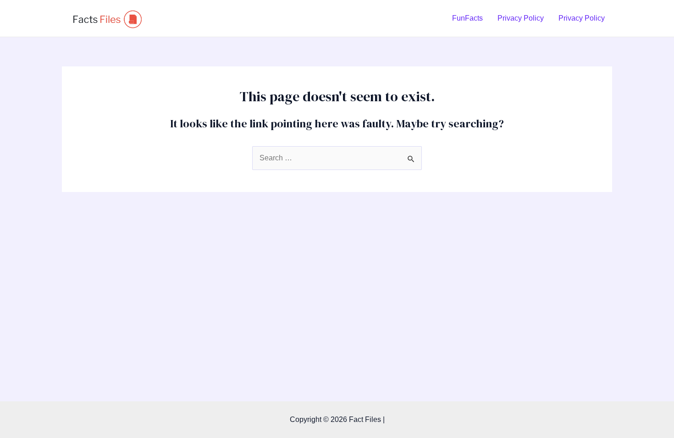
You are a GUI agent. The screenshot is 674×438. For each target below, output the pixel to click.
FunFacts (467, 18)
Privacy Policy (520, 18)
